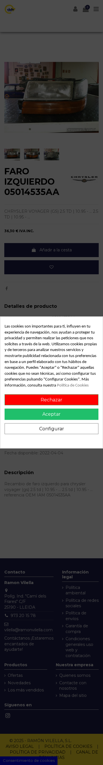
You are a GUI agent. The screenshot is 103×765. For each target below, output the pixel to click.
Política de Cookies (73, 385)
